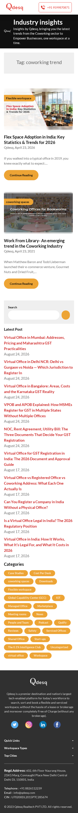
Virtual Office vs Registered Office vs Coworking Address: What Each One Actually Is (34, 483)
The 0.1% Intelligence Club (24, 647)
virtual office (16, 655)
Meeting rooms (17, 614)
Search (12, 307)
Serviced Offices (56, 630)
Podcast (43, 622)
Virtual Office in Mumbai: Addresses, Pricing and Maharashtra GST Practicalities (34, 343)
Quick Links (12, 740)
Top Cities (10, 755)
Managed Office (17, 606)
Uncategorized (59, 647)
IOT (58, 597)
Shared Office (16, 639)
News (39, 614)
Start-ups (40, 639)
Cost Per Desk (42, 573)
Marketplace (45, 606)
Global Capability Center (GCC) (27, 597)
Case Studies (16, 573)
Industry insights (38, 22)
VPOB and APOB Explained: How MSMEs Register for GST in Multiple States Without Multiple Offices (38, 410)
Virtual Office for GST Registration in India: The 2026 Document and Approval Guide (37, 459)
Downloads (46, 581)
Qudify (62, 622)
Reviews (13, 630)
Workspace (40, 655)
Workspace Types (15, 748)
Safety (32, 630)
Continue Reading (21, 175)
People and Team (18, 622)
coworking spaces (18, 581)
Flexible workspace (19, 589)
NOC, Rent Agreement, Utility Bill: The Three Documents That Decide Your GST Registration (37, 434)
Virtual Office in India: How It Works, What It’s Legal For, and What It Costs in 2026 (36, 545)
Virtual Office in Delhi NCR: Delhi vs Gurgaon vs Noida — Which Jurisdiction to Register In (38, 367)
